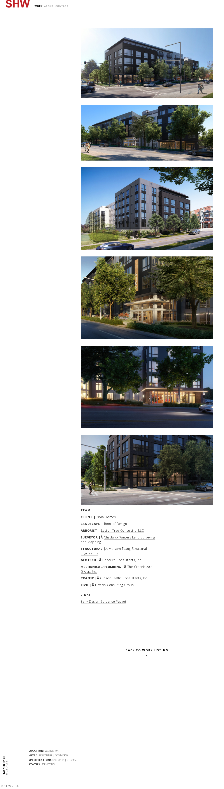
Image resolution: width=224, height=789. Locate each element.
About (49, 6)
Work (39, 6)
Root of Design (115, 524)
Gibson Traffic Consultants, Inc (123, 578)
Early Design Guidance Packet (103, 601)
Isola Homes (106, 517)
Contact (61, 6)
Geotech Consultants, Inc (121, 560)
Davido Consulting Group (114, 585)
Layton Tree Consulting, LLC (122, 530)
